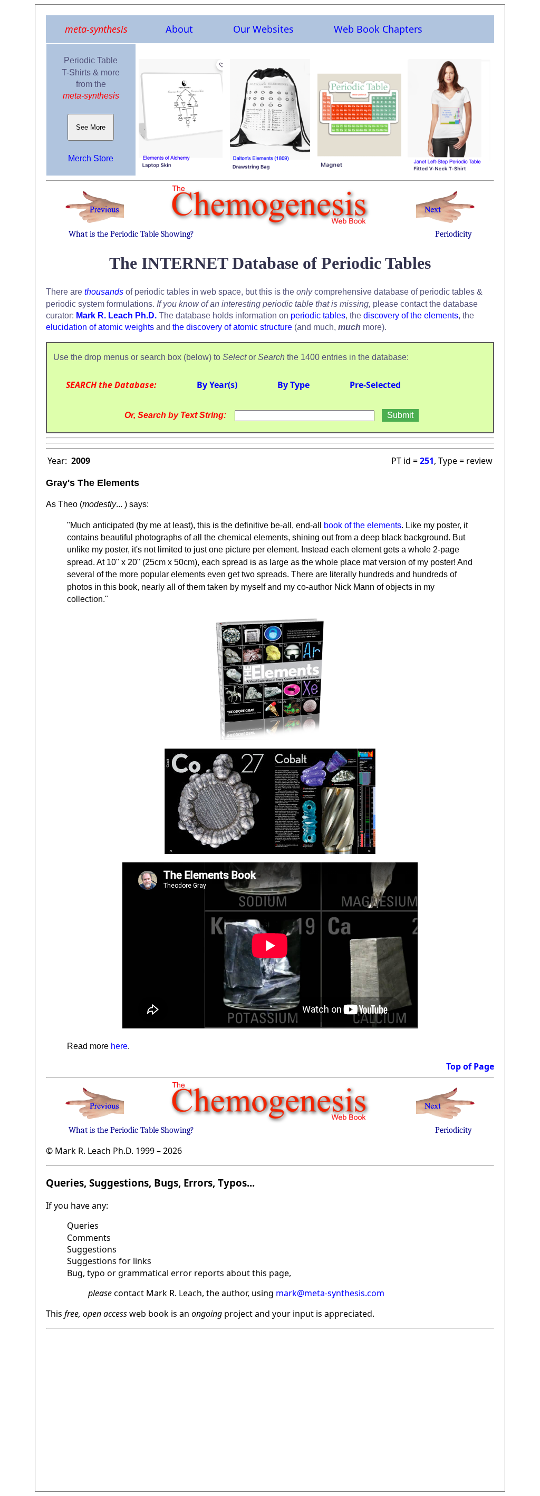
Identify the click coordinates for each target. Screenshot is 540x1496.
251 (427, 461)
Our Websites (263, 29)
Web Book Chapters (378, 29)
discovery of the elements (410, 315)
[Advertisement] (270, 1407)
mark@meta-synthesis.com (330, 1293)
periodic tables (318, 315)
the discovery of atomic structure (232, 327)
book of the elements (362, 525)
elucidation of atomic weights (100, 327)
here (119, 1046)
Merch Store (90, 158)
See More (91, 127)
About (179, 29)
